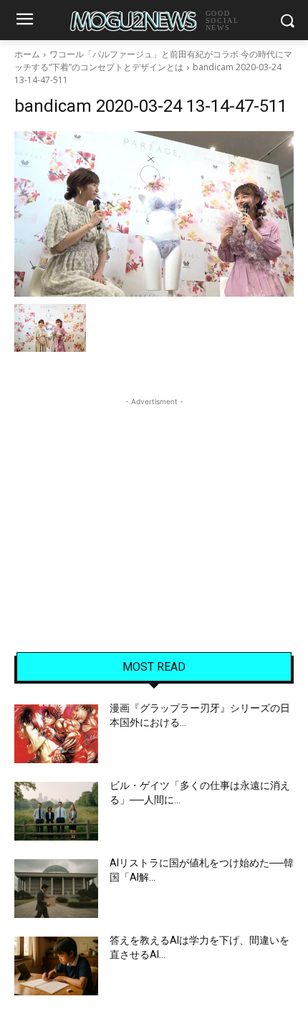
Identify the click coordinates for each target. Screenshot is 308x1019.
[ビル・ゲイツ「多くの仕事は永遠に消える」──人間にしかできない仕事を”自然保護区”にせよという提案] (56, 811)
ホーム (27, 54)
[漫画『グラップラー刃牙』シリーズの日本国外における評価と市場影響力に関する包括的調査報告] (56, 733)
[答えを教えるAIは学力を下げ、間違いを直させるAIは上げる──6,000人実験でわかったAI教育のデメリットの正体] (56, 966)
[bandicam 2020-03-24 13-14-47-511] (154, 214)
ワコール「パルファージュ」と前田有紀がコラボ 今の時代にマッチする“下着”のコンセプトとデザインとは (153, 60)
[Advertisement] (154, 498)
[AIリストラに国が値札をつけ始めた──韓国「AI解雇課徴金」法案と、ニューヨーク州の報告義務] (56, 888)
